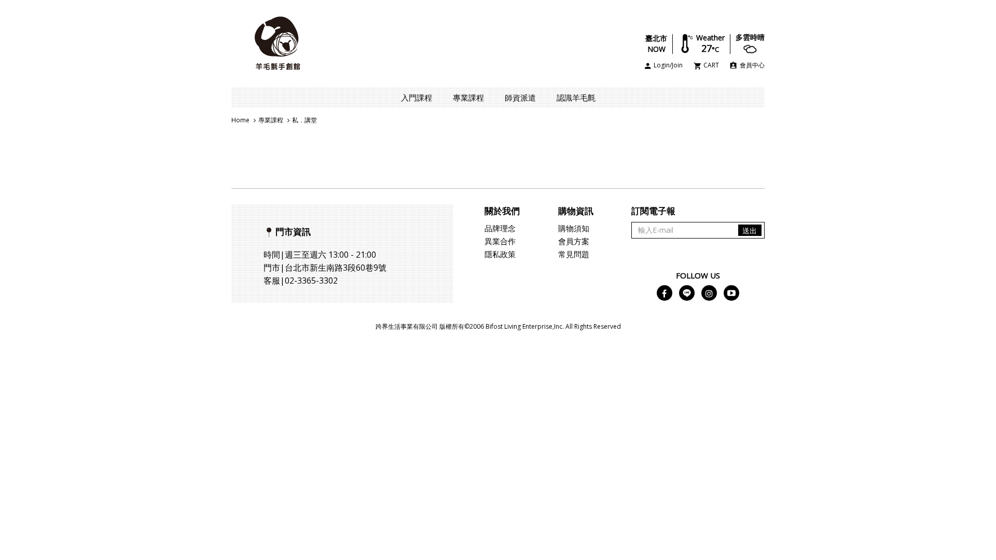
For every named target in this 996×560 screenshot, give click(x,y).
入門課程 (416, 97)
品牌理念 (500, 228)
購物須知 (573, 228)
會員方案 (573, 241)
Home (240, 120)
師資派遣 (520, 97)
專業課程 (468, 97)
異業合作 (500, 241)
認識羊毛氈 (576, 97)
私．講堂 (304, 120)
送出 (749, 230)
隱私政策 (500, 254)
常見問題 (573, 254)
